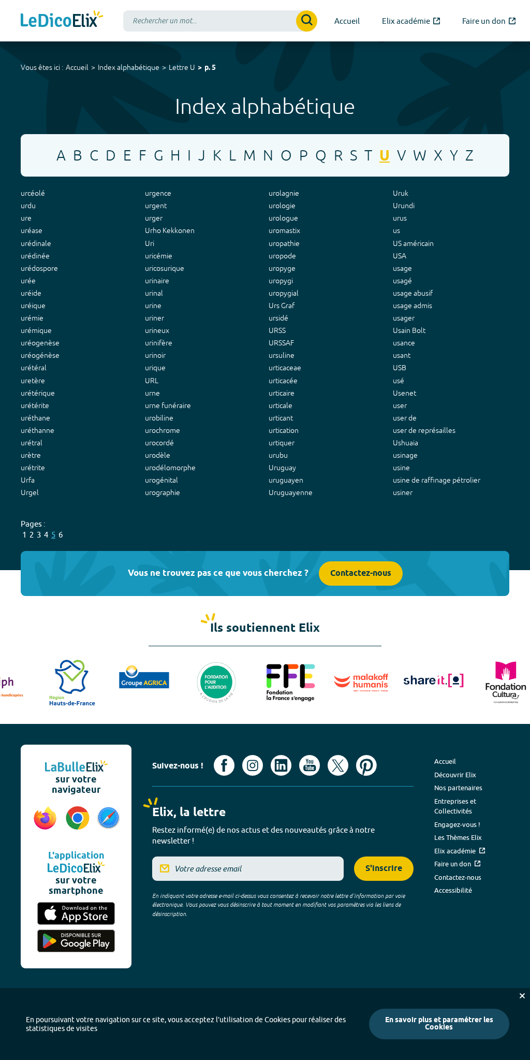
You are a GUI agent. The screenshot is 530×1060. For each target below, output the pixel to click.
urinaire (157, 281)
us (396, 230)
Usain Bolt (409, 330)
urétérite (35, 405)
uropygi (281, 281)
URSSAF (281, 343)
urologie (282, 205)
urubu (278, 455)
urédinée (35, 256)
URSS (277, 330)
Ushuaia (405, 443)
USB (399, 368)
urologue (283, 218)
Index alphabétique (128, 67)
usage (402, 268)
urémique (36, 330)
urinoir (155, 355)
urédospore (39, 268)
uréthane (35, 418)
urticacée (283, 380)
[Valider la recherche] (306, 21)
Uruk (400, 193)
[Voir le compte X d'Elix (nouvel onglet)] (338, 765)
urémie (32, 318)
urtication (284, 430)
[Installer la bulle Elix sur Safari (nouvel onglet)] (108, 823)
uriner (154, 318)
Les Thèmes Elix (458, 837)
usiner (403, 492)
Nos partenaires (458, 787)
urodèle (157, 455)
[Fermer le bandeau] (522, 996)
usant (401, 355)
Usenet (404, 393)
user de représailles (424, 430)
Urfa (28, 480)
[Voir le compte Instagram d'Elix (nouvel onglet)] (252, 765)
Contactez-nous (360, 573)
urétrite (33, 467)
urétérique (38, 393)
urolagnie (284, 193)
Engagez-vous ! (457, 824)
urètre (31, 455)
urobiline (159, 418)
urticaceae (285, 368)
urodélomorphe (170, 467)
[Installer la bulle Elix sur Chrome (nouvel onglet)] (78, 823)
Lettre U (182, 67)
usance (404, 343)
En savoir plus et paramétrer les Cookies (439, 1024)
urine (153, 305)
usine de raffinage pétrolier (436, 480)
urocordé (159, 443)
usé (398, 380)
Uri (149, 243)
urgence (158, 193)
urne (152, 393)
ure (26, 218)
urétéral (34, 368)
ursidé (278, 318)
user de (405, 418)
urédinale (36, 243)
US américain (413, 243)
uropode (282, 256)
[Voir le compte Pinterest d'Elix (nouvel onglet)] (366, 765)
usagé (402, 281)
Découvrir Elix (455, 775)
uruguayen (286, 480)
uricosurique (164, 268)
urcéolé (33, 193)
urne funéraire (168, 405)
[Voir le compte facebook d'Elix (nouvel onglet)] (224, 765)
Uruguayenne (291, 492)
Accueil (77, 67)
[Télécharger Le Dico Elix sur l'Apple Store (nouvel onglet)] (76, 913)
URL (151, 380)
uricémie (158, 256)
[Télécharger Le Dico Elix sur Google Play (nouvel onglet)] (76, 941)
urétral (31, 443)
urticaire (282, 393)
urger (154, 218)
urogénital (161, 480)
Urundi (404, 205)
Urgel (30, 492)
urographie (162, 492)
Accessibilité (453, 890)
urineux (157, 330)
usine (401, 467)
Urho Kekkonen (170, 230)
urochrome (162, 430)
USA (399, 256)
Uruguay (282, 467)
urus (400, 218)
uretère (33, 380)
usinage (405, 455)
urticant (281, 418)
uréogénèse (40, 355)
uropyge (282, 268)
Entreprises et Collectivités (455, 806)
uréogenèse (40, 343)
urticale (280, 405)
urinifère (158, 343)
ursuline (282, 355)
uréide (31, 293)
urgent (156, 205)
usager (404, 318)
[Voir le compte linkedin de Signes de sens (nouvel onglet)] (281, 765)
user (400, 405)
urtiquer (282, 443)
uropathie (284, 243)
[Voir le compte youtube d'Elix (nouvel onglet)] (309, 765)
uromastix (284, 230)
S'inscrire (383, 868)
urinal (154, 293)
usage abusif (413, 293)
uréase (31, 230)
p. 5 (210, 68)
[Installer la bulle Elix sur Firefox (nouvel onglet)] (45, 823)
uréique (33, 305)
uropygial (284, 293)
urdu (28, 205)
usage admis (412, 305)
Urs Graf (282, 305)
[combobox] (220, 21)
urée (28, 281)
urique (155, 368)
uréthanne (37, 430)
